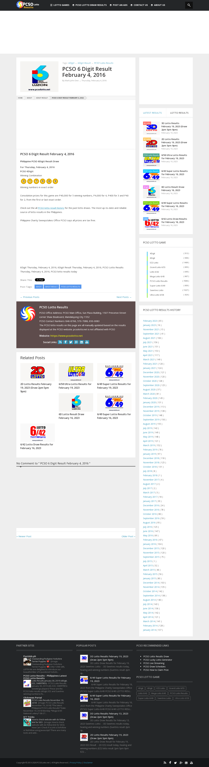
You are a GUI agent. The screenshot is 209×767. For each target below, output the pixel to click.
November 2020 (151, 376)
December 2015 (151, 548)
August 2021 (149, 338)
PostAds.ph (29, 656)
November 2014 (151, 586)
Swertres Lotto (156, 290)
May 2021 (148, 350)
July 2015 (148, 561)
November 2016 (151, 509)
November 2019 (151, 410)
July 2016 (148, 526)
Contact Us (141, 5)
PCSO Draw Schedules (154, 666)
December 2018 (151, 458)
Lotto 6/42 (154, 271)
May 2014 (148, 612)
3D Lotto (147, 123)
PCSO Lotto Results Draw (156, 656)
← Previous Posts (29, 296)
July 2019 (148, 428)
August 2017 (149, 483)
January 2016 (150, 544)
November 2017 (151, 479)
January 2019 (150, 453)
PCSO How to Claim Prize (156, 669)
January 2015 (150, 578)
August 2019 (149, 423)
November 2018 (151, 462)
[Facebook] (65, 342)
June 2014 (148, 608)
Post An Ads (120, 5)
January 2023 (150, 325)
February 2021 (150, 363)
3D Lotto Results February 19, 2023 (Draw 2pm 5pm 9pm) (174, 126)
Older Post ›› (128, 536)
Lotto (146, 219)
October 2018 (150, 466)
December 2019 (151, 406)
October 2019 (150, 415)
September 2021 (151, 333)
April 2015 (148, 565)
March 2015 (149, 569)
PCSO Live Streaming (153, 663)
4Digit (152, 253)
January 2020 (150, 402)
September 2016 (151, 518)
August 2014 (149, 599)
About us (159, 5)
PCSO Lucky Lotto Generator (157, 659)
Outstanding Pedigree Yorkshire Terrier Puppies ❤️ (47, 660)
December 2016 (151, 505)
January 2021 (150, 368)
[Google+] (76, 342)
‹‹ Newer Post (23, 536)
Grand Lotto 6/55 (157, 267)
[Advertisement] (104, 32)
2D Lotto (147, 139)
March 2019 (149, 445)
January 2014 (150, 629)
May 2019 (148, 436)
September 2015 (151, 556)
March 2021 (149, 359)
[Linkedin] (81, 342)
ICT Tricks (28, 716)
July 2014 (148, 604)
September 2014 (151, 595)
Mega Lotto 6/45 (157, 276)
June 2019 (148, 432)
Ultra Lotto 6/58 (157, 294)
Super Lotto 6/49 (157, 285)
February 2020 (150, 398)
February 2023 (150, 320)
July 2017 (148, 488)
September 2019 (151, 419)
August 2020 (149, 389)
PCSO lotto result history (51, 207)
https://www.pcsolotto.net (66, 335)
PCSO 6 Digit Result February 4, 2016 (87, 71)
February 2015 (150, 574)
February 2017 (150, 496)
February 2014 (150, 625)
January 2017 (150, 501)
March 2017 (149, 492)
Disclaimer (88, 762)
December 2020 (151, 372)
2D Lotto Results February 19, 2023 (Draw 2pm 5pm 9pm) (174, 142)
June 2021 (148, 346)
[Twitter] (71, 342)
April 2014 (148, 617)
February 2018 (150, 475)
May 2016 (148, 535)
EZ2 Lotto (154, 262)
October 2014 (150, 591)
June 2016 (148, 531)
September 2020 (151, 385)
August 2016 (149, 522)
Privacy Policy (76, 762)
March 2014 (149, 621)
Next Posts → (124, 296)
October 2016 (150, 514)
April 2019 (148, 441)
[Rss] (60, 342)
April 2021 (148, 355)
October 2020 (150, 380)
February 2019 (150, 449)
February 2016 (150, 539)
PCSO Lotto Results (151, 155)
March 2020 (149, 393)
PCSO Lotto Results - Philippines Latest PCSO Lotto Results (45, 677)
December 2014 (151, 582)
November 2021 (151, 329)
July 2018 (148, 471)
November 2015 (151, 552)
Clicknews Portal (32, 697)
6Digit (146, 187)
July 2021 (148, 342)
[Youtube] (87, 342)
